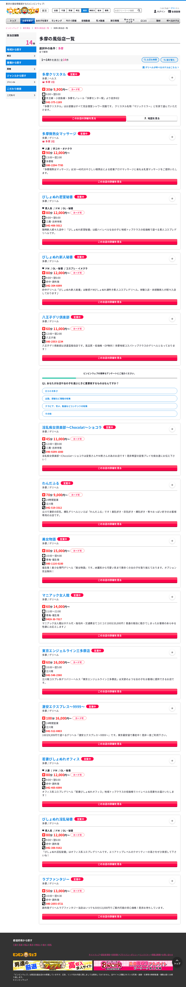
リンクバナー (145, 954)
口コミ (144, 20)
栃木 (99, 10)
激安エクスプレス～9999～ (63, 706)
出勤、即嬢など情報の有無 (57, 398)
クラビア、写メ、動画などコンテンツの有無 (66, 406)
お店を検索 (152, 59)
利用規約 (115, 954)
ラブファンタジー (55, 879)
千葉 (63, 10)
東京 (85, 10)
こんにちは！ (168, 8)
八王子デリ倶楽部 (55, 316)
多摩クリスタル (54, 74)
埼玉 (77, 10)
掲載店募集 (156, 954)
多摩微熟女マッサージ (59, 133)
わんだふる (50, 483)
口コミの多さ (51, 390)
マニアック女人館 (55, 595)
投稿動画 (86, 20)
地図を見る (154, 118)
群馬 (107, 10)
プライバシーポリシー (129, 954)
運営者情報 (105, 954)
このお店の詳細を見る (84, 118)
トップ (13, 20)
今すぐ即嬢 (71, 20)
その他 (48, 413)
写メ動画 (100, 20)
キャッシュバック (129, 20)
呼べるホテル (173, 20)
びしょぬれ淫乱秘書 (57, 819)
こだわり (11, 95)
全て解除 (43, 51)
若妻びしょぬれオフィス (61, 758)
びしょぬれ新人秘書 (57, 256)
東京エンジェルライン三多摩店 (66, 650)
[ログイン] (172, 78)
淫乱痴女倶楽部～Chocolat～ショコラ (72, 427)
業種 (9, 69)
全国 (56, 10)
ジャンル (11, 82)
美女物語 (49, 539)
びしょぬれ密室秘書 (57, 196)
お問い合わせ (167, 954)
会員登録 (176, 11)
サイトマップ (94, 954)
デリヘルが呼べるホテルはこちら (161, 67)
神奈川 (92, 10)
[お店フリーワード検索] (139, 10)
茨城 (70, 10)
